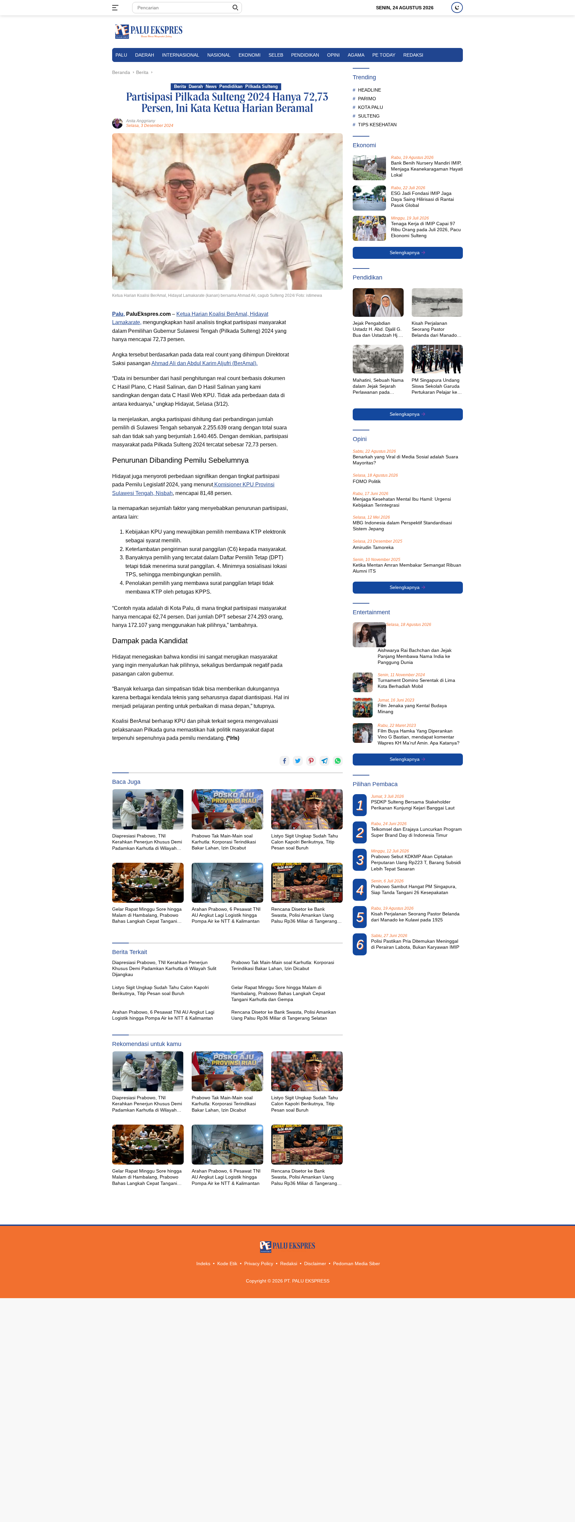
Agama (356, 55)
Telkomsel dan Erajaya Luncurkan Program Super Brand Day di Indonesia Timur (416, 832)
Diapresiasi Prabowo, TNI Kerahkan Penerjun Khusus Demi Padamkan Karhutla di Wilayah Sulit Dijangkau (147, 842)
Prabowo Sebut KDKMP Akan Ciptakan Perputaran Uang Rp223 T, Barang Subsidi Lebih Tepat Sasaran (416, 862)
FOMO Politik (367, 481)
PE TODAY (383, 55)
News (211, 86)
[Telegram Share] (324, 761)
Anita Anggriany (140, 121)
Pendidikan (305, 55)
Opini (333, 55)
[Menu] (116, 7)
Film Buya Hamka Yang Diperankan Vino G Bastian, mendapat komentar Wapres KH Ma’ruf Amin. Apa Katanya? (419, 736)
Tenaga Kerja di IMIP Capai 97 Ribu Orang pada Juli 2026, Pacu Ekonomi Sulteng (426, 229)
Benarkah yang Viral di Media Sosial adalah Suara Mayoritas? (405, 459)
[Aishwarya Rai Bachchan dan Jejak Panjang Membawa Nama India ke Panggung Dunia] (369, 634)
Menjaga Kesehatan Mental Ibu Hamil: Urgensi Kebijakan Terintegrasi (402, 502)
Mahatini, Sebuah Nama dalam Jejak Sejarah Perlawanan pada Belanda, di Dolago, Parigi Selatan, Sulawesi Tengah (378, 386)
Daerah (144, 55)
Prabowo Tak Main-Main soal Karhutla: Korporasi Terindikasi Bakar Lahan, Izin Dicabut (224, 841)
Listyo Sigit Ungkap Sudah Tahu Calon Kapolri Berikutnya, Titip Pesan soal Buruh (304, 841)
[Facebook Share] (284, 761)
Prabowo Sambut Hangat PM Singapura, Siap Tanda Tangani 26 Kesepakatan (414, 889)
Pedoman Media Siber (356, 1263)
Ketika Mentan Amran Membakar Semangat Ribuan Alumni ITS (407, 567)
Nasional (219, 55)
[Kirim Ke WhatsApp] (338, 761)
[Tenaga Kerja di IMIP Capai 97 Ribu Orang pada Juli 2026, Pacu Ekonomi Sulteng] (369, 228)
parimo (367, 98)
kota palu (370, 107)
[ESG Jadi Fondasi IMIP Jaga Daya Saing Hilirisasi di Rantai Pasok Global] (369, 198)
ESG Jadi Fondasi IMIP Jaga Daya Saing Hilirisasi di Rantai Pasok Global (422, 199)
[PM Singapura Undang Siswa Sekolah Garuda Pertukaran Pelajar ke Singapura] (437, 359)
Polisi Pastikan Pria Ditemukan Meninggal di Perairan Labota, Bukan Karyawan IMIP (415, 944)
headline (369, 89)
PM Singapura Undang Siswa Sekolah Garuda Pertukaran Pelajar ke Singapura (436, 386)
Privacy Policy (258, 1263)
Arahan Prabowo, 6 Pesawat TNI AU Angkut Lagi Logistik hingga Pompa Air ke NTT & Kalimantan (226, 915)
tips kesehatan (377, 124)
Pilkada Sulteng (261, 86)
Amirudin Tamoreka (373, 547)
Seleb (276, 55)
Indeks (203, 1263)
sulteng (369, 115)
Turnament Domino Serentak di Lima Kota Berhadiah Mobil (416, 683)
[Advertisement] (319, 410)
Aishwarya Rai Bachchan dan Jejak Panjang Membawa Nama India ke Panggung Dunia (415, 656)
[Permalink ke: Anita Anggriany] (117, 123)
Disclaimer (315, 1263)
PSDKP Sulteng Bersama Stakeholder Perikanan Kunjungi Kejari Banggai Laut (413, 804)
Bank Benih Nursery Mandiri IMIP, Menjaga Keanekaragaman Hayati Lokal (427, 169)
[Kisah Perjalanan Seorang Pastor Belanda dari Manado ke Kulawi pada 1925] (437, 302)
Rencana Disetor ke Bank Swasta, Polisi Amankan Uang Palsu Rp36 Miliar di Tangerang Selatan (304, 915)
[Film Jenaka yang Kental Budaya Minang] (363, 708)
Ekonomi (250, 55)
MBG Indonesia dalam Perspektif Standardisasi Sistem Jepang (402, 525)
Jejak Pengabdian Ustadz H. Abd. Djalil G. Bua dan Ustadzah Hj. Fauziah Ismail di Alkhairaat (377, 329)
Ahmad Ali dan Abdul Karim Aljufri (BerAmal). (204, 363)
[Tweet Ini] (298, 761)
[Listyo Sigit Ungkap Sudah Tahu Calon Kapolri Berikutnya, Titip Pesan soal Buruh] (307, 809)
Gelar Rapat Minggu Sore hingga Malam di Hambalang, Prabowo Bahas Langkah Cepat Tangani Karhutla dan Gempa (147, 915)
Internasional (180, 55)
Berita (180, 86)
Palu (121, 55)
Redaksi (413, 55)
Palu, (118, 314)
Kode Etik (227, 1263)
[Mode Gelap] (457, 7)
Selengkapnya (405, 252)
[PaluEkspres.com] (148, 31)
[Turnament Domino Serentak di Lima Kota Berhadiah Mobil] (363, 682)
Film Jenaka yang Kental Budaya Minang (412, 708)
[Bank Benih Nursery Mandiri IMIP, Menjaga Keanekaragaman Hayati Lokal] (369, 167)
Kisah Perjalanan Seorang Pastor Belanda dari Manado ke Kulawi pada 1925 (434, 329)
